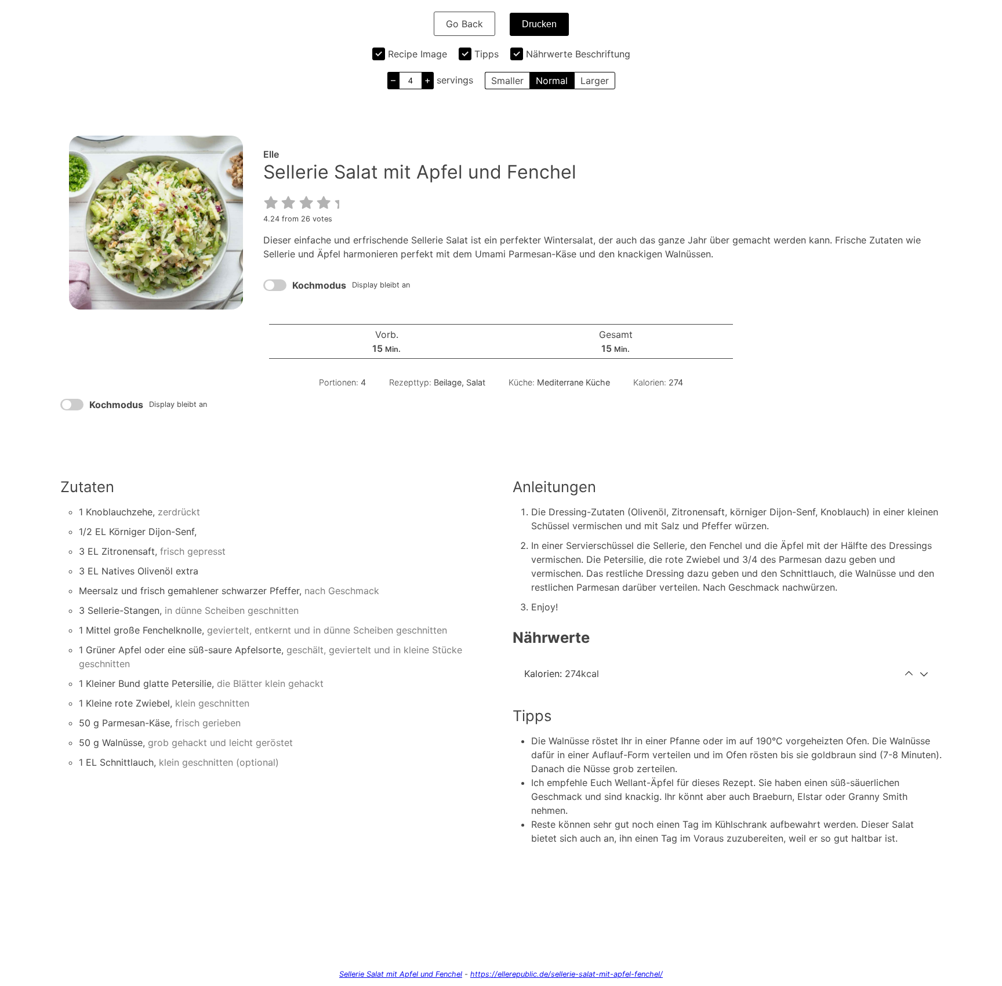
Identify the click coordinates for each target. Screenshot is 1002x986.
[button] (271, 202)
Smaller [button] (507, 80)
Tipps (486, 54)
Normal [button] (552, 80)
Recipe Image (417, 54)
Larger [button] (594, 80)
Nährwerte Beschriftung (578, 54)
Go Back (464, 24)
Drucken (539, 24)
